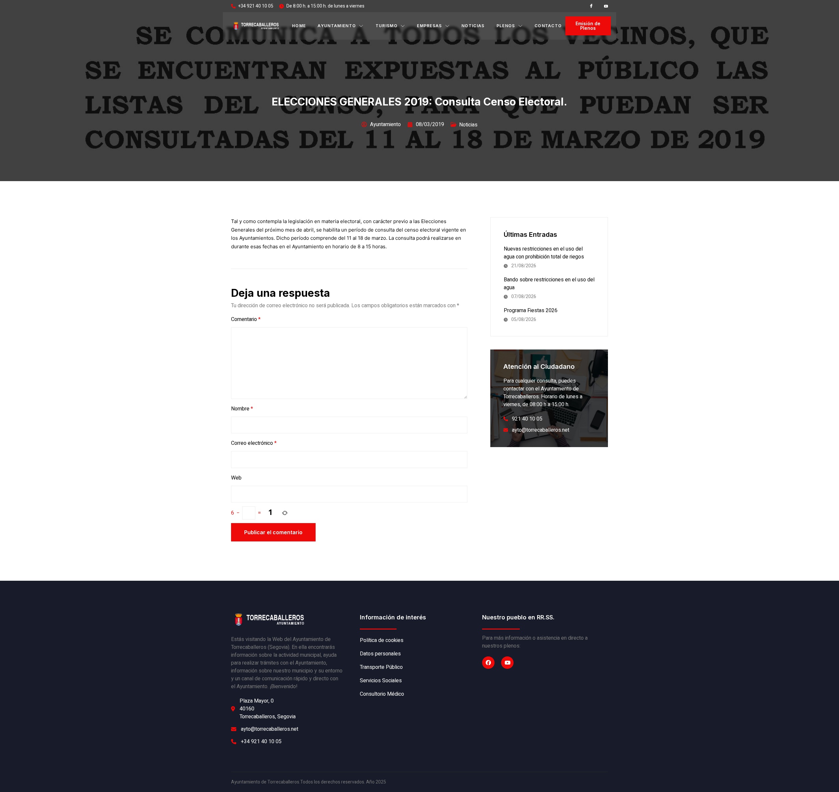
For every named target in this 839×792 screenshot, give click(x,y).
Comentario (246, 319)
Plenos (506, 25)
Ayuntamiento (337, 25)
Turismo (387, 25)
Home (299, 25)
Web (236, 478)
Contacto (548, 25)
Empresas (429, 25)
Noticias (473, 25)
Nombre (242, 409)
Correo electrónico (254, 443)
